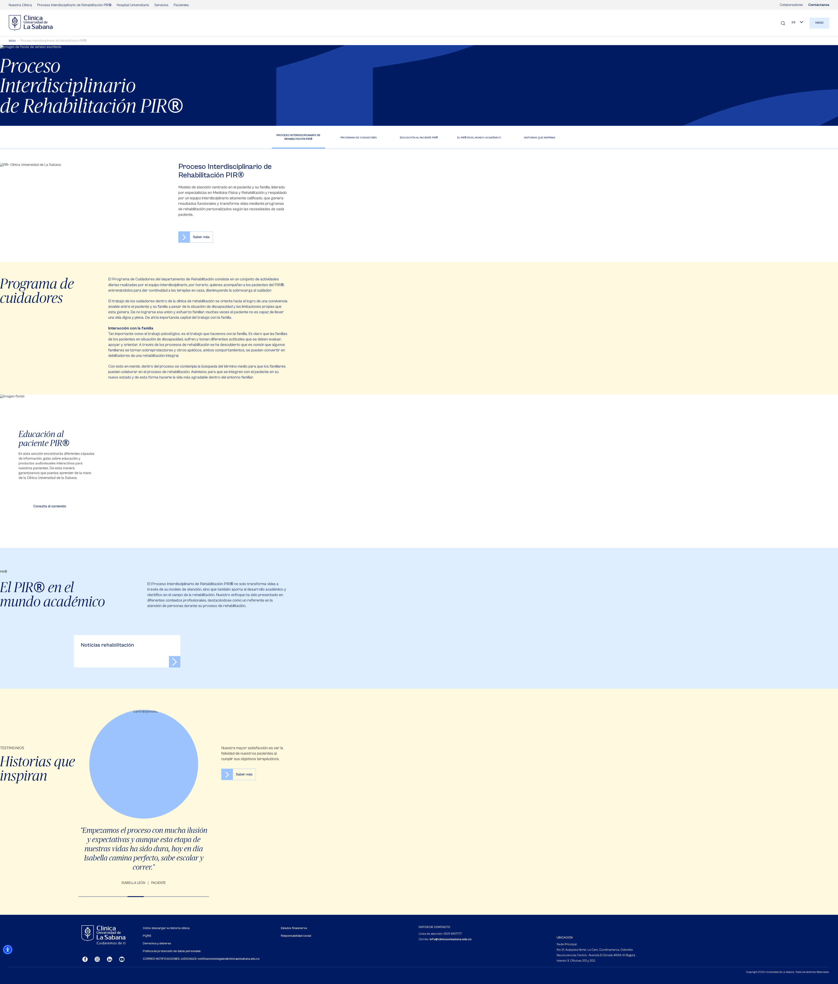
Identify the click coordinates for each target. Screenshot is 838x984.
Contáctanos (818, 5)
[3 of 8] (119, 896)
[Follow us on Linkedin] (109, 959)
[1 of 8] (86, 896)
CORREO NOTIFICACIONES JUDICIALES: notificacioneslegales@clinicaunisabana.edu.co (201, 959)
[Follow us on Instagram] (97, 959)
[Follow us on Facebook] (85, 959)
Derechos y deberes (157, 943)
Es (793, 22)
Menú (819, 23)
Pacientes (181, 5)
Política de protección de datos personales (172, 951)
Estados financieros (294, 928)
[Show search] (783, 23)
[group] (143, 798)
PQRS (147, 936)
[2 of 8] (103, 896)
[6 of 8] (168, 896)
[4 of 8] (136, 896)
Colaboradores (791, 5)
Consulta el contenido (49, 506)
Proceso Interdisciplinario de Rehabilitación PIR (74, 4)
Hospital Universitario (133, 5)
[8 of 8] (201, 896)
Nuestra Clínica (20, 5)
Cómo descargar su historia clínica (166, 928)
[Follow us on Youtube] (121, 959)
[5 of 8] (152, 896)
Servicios (161, 5)
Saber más (201, 237)
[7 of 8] (184, 896)
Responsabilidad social (296, 936)
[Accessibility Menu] (7, 949)
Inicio (12, 40)
